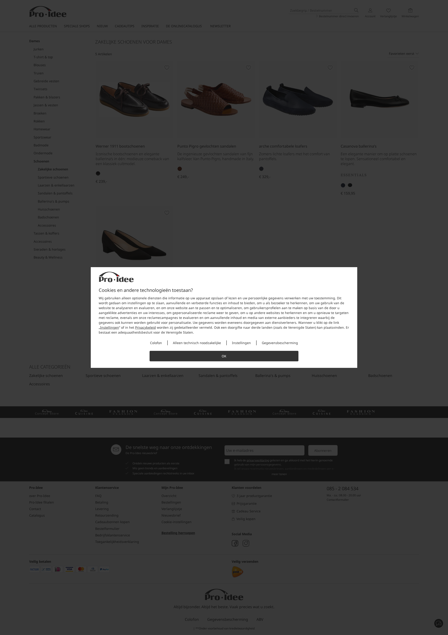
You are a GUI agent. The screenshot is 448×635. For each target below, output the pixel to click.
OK (224, 356)
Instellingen (109, 327)
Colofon (156, 343)
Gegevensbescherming (280, 343)
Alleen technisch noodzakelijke (197, 343)
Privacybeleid (145, 327)
